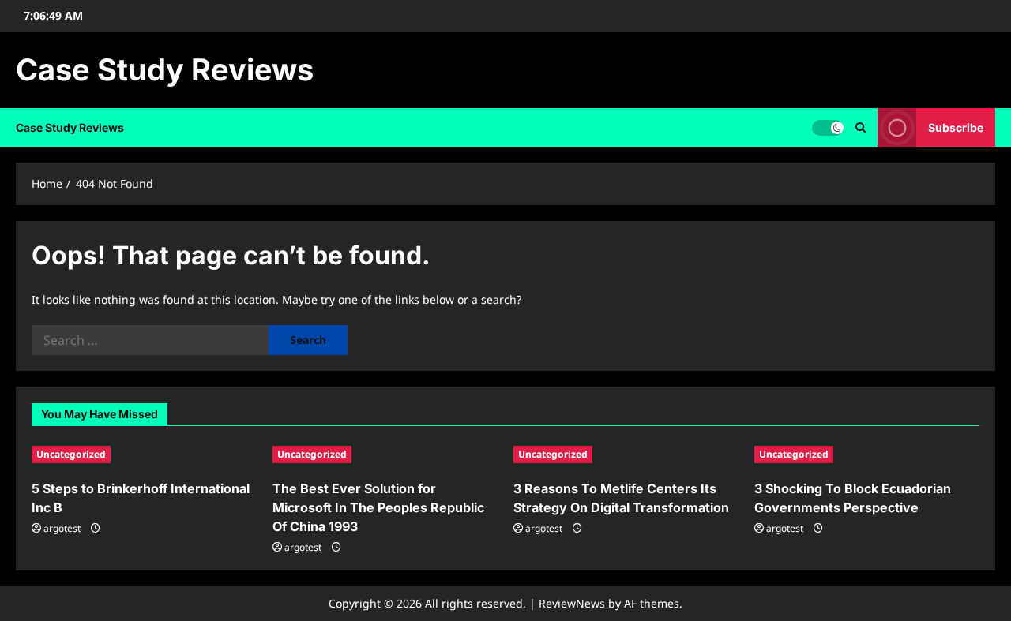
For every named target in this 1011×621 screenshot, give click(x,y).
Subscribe (955, 127)
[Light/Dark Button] (828, 128)
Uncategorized (71, 454)
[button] (860, 127)
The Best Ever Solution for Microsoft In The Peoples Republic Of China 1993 (378, 507)
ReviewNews (572, 603)
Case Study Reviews (165, 69)
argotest (62, 528)
